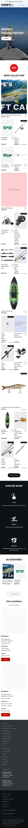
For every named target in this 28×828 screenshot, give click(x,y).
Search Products (6, 751)
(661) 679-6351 (5, 655)
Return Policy (6, 801)
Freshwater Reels (7, 736)
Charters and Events (7, 725)
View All (4, 743)
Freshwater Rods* (7, 733)
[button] (7, 5)
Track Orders (6, 756)
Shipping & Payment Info (8, 799)
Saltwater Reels (6, 738)
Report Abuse (6, 806)
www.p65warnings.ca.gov (11, 825)
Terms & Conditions (7, 793)
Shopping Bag (6, 761)
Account (4, 754)
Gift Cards (5, 764)
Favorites (5, 759)
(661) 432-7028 (5, 711)
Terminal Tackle (6, 731)
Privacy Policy (6, 796)
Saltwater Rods (6, 741)
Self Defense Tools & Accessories (10, 728)
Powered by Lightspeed (8, 813)
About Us (5, 804)
